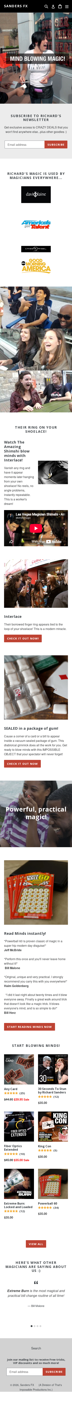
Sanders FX (16, 6)
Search (36, 1348)
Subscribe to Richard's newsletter (36, 118)
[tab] (31, 1326)
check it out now (22, 764)
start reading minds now (29, 1027)
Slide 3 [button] (37, 1326)
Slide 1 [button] (31, 1326)
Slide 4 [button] (40, 1326)
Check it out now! (23, 638)
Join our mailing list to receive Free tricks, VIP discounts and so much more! (36, 1361)
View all (36, 1244)
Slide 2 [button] (34, 1326)
